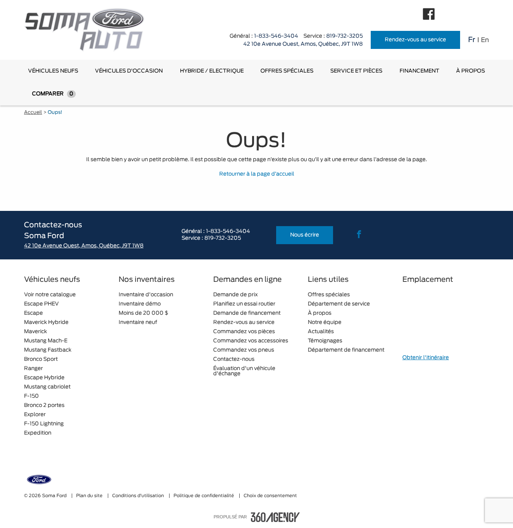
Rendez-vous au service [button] (415, 39)
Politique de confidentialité (204, 496)
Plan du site (90, 496)
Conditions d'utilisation (138, 496)
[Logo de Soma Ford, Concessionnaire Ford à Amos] (88, 30)
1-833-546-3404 (276, 36)
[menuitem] (53, 71)
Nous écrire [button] (304, 235)
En (485, 40)
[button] (53, 71)
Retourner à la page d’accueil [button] (256, 174)
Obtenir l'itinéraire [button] (425, 357)
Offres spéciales (287, 71)
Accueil (33, 112)
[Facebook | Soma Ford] (429, 14)
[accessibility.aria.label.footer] (275, 517)
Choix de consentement (270, 496)
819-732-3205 (344, 36)
